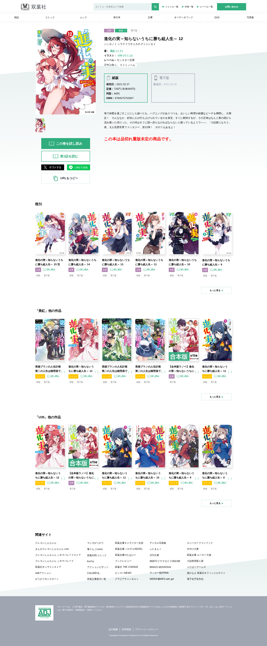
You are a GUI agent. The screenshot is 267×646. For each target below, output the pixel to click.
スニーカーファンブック (200, 543)
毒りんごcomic (95, 549)
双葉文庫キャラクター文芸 (129, 543)
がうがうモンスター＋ (47, 579)
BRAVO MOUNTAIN (160, 567)
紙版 (121, 30)
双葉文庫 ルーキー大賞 (199, 555)
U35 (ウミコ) (125, 55)
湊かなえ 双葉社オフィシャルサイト (206, 573)
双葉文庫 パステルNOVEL (129, 549)
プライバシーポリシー (147, 629)
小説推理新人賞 (195, 561)
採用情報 (126, 629)
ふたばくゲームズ (196, 567)
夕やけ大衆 (193, 549)
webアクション (43, 573)
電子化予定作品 (195, 579)
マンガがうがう (95, 543)
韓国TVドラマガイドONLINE (165, 561)
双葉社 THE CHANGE (126, 567)
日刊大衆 (154, 555)
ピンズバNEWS (123, 573)
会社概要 (113, 629)
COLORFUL (93, 573)
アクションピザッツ (97, 567)
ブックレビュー (123, 561)
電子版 (134, 30)
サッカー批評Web (159, 572)
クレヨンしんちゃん (45, 543)
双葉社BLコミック (97, 555)
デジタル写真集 (158, 543)
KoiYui (90, 561)
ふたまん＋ (155, 549)
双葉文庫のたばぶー (125, 555)
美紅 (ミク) (116, 50)
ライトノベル (127, 65)
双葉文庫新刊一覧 (96, 579)
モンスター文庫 (126, 60)
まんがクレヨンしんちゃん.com (52, 549)
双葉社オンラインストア (48, 567)
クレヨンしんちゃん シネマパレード (54, 561)
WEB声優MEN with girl (162, 579)
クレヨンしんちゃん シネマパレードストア (58, 555)
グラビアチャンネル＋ (127, 579)
